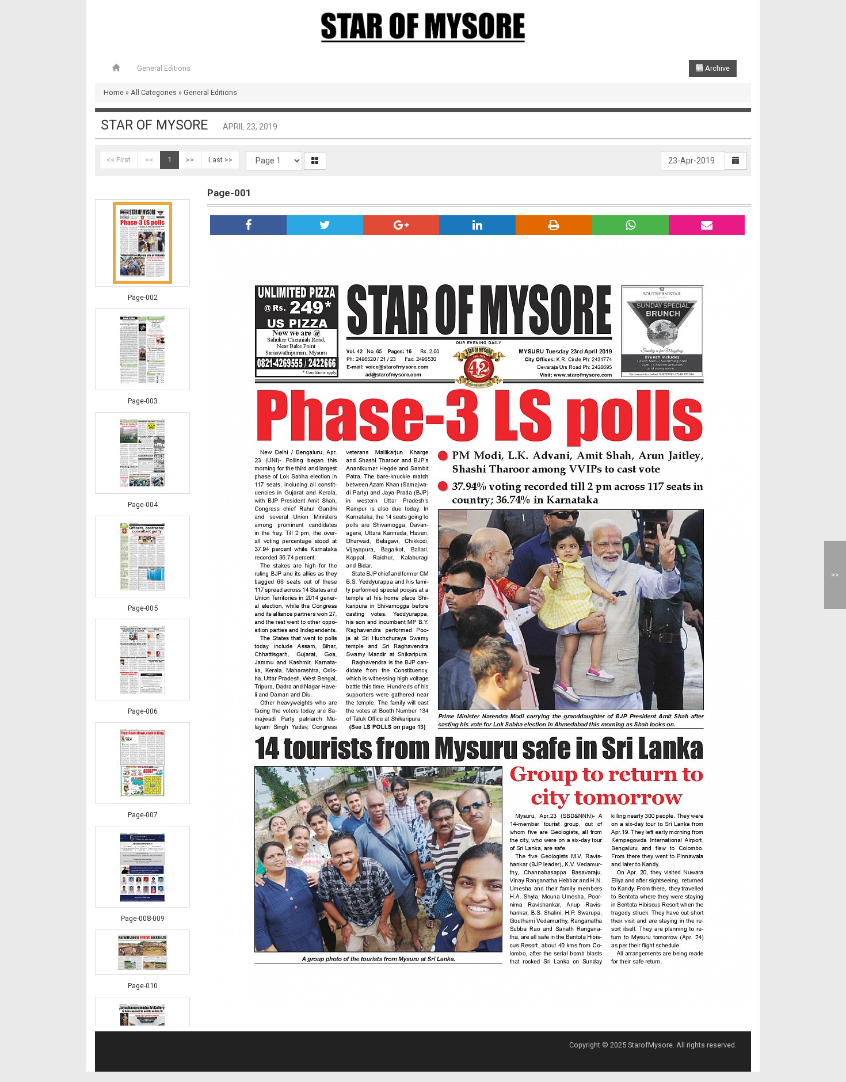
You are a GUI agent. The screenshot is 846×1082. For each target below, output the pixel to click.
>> (190, 159)
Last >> (220, 159)
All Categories (154, 92)
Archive (716, 68)
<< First (118, 159)
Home (114, 92)
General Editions (163, 68)
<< (149, 159)
